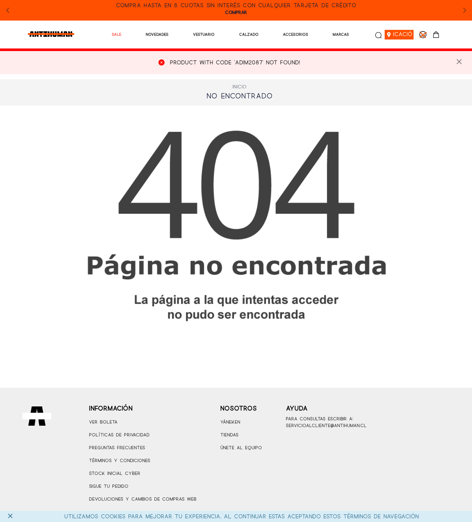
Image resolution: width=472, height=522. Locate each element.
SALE (116, 34)
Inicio (239, 87)
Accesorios (295, 34)
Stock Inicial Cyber (114, 474)
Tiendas (229, 435)
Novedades (157, 34)
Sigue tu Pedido (108, 486)
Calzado (248, 34)
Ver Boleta (103, 422)
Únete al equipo (241, 448)
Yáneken (230, 422)
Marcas (341, 34)
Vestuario (203, 34)
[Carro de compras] (436, 34)
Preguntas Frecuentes (117, 448)
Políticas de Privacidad (119, 435)
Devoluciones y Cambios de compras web (143, 499)
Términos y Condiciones (119, 461)
